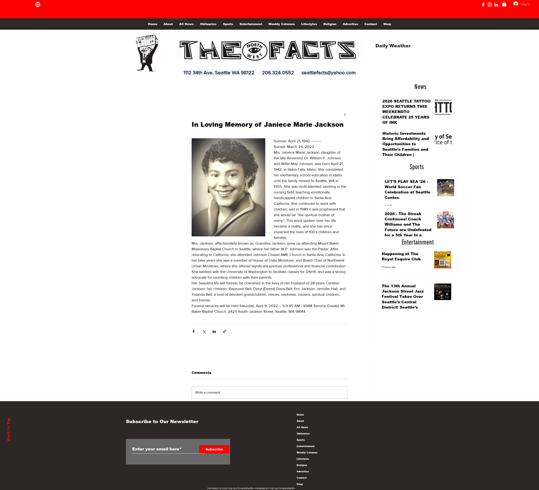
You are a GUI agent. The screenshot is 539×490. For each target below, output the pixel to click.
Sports (301, 440)
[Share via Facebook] (194, 331)
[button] (504, 3)
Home (300, 414)
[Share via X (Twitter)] (204, 331)
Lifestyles (303, 459)
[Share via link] (225, 331)
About (300, 421)
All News (302, 427)
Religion (302, 465)
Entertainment (306, 446)
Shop (300, 484)
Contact (302, 478)
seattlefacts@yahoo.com (329, 72)
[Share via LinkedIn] (214, 331)
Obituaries (303, 433)
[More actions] (344, 114)
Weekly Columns (307, 452)
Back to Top (9, 429)
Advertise (303, 471)
